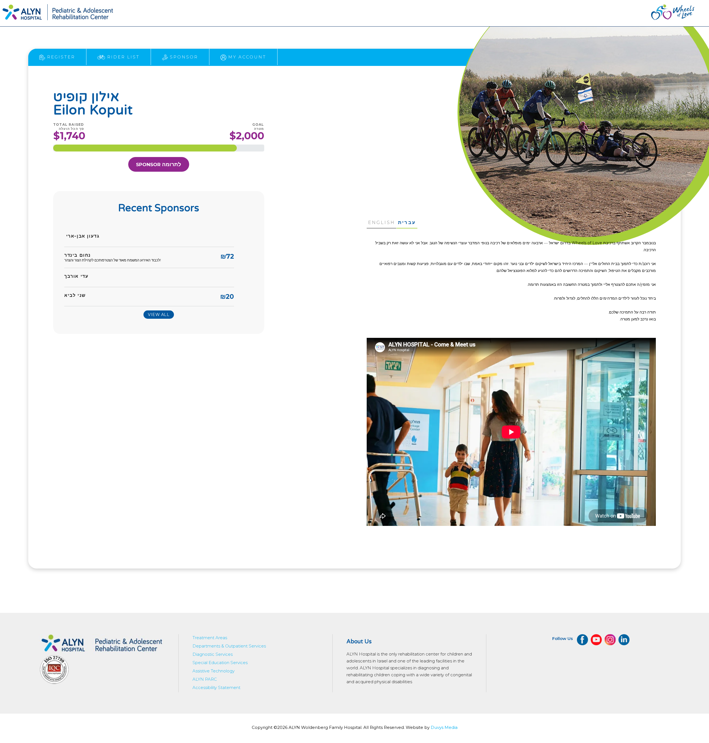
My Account (246, 57)
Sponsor (183, 57)
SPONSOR (158, 164)
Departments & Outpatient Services (229, 646)
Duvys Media (444, 727)
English (381, 222)
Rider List (122, 57)
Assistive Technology (213, 670)
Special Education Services (220, 662)
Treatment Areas (209, 637)
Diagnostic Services (212, 654)
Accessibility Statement (216, 687)
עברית (407, 222)
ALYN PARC (204, 679)
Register (60, 57)
